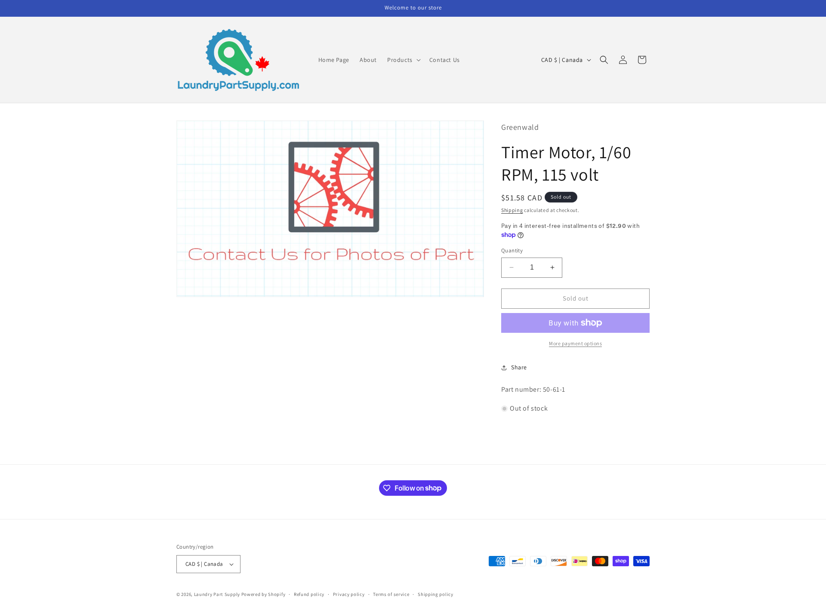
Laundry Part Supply (217, 594)
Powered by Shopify (263, 594)
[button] (403, 60)
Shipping (512, 210)
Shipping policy (435, 594)
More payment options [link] (575, 343)
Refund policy (309, 594)
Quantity (512, 250)
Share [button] (519, 367)
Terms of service (391, 594)
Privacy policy (349, 594)
